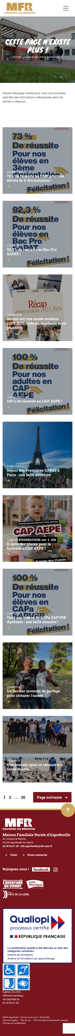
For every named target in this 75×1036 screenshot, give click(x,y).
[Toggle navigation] (66, 8)
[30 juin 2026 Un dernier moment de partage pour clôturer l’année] (37, 675)
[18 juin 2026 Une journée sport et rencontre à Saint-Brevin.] (37, 749)
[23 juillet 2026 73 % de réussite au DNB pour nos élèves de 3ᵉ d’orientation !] (37, 160)
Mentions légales (10, 1020)
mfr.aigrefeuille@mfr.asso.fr (36, 846)
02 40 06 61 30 (11, 846)
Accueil (17, 57)
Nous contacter (37, 855)
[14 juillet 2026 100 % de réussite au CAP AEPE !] (37, 381)
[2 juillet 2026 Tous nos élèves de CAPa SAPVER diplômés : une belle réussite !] (37, 601)
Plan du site (25, 1020)
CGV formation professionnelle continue (50, 1020)
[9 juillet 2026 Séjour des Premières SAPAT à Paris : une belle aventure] (37, 454)
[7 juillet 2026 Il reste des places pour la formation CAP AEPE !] (37, 528)
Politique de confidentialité (14, 1023)
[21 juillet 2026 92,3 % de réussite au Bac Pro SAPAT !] (37, 234)
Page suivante (49, 797)
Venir (13, 855)
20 (23, 797)
